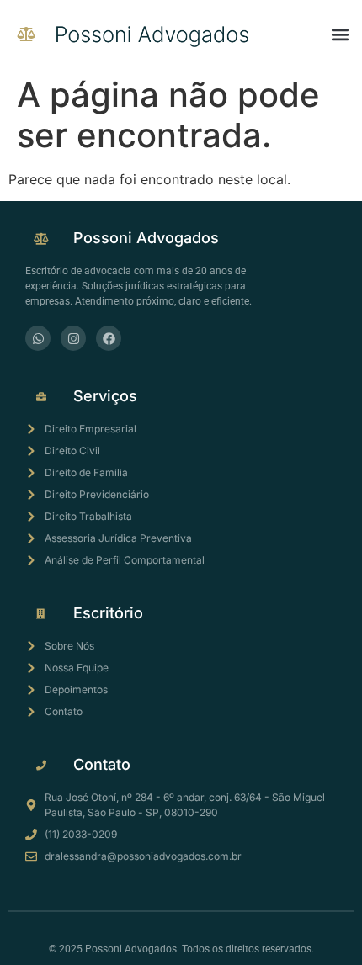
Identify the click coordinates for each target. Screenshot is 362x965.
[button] (340, 34)
